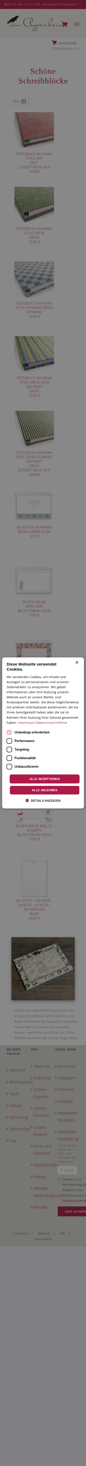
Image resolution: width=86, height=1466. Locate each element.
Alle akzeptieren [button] (45, 779)
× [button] (76, 662)
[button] (43, 800)
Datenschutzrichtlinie (51, 722)
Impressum (26, 722)
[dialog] (43, 733)
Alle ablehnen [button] (44, 790)
